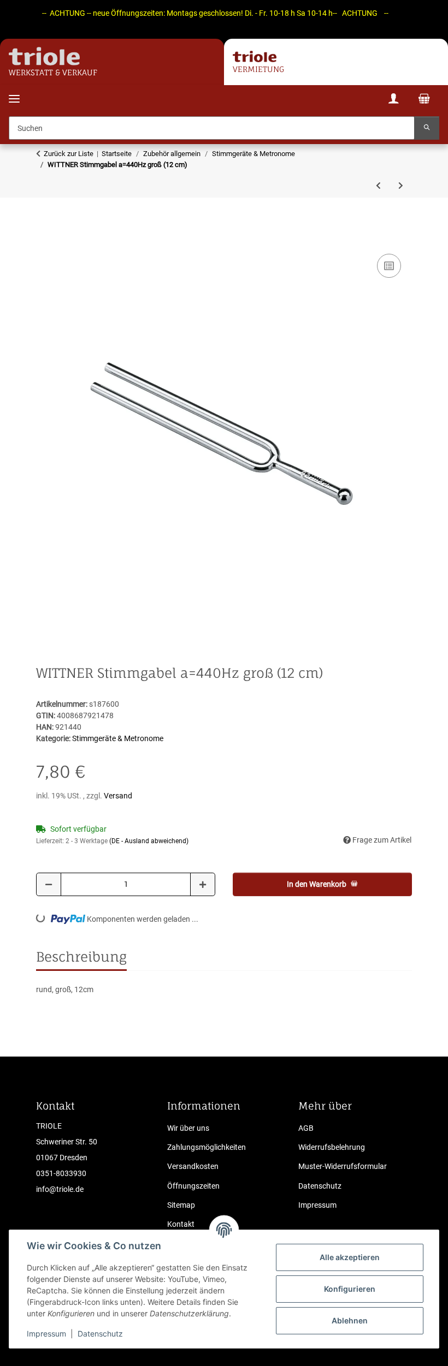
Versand (118, 795)
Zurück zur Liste (68, 154)
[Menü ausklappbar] (14, 92)
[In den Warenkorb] (45, 239)
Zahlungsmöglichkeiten (206, 1147)
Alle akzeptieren (350, 1257)
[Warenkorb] (424, 100)
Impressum (46, 1333)
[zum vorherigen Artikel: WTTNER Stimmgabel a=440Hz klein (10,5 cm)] (378, 186)
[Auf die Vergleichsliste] (389, 266)
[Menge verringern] (49, 884)
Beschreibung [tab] (81, 957)
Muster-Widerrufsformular (342, 1166)
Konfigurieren (349, 1288)
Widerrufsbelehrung (331, 1147)
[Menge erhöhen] (203, 884)
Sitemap (181, 1205)
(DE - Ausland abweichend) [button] (148, 841)
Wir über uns (188, 1128)
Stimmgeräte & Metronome (117, 738)
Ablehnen (350, 1320)
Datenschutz (100, 1333)
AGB (306, 1128)
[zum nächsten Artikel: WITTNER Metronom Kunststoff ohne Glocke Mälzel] (401, 186)
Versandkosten (193, 1166)
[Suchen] (426, 128)
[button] (393, 100)
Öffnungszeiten (193, 1186)
